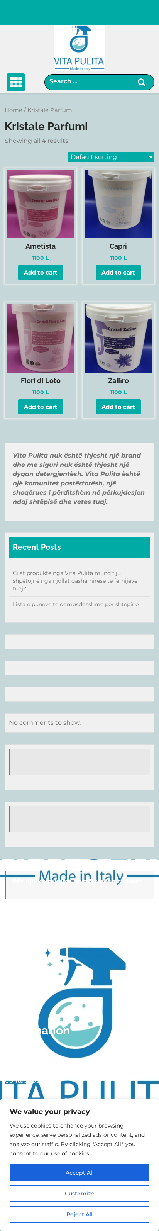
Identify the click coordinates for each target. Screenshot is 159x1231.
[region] (79, 1165)
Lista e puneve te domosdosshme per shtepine (76, 604)
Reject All (79, 1214)
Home (13, 110)
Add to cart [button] (41, 272)
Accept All (80, 1172)
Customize (79, 1193)
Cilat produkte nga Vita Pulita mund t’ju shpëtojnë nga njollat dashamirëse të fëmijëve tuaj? (75, 581)
